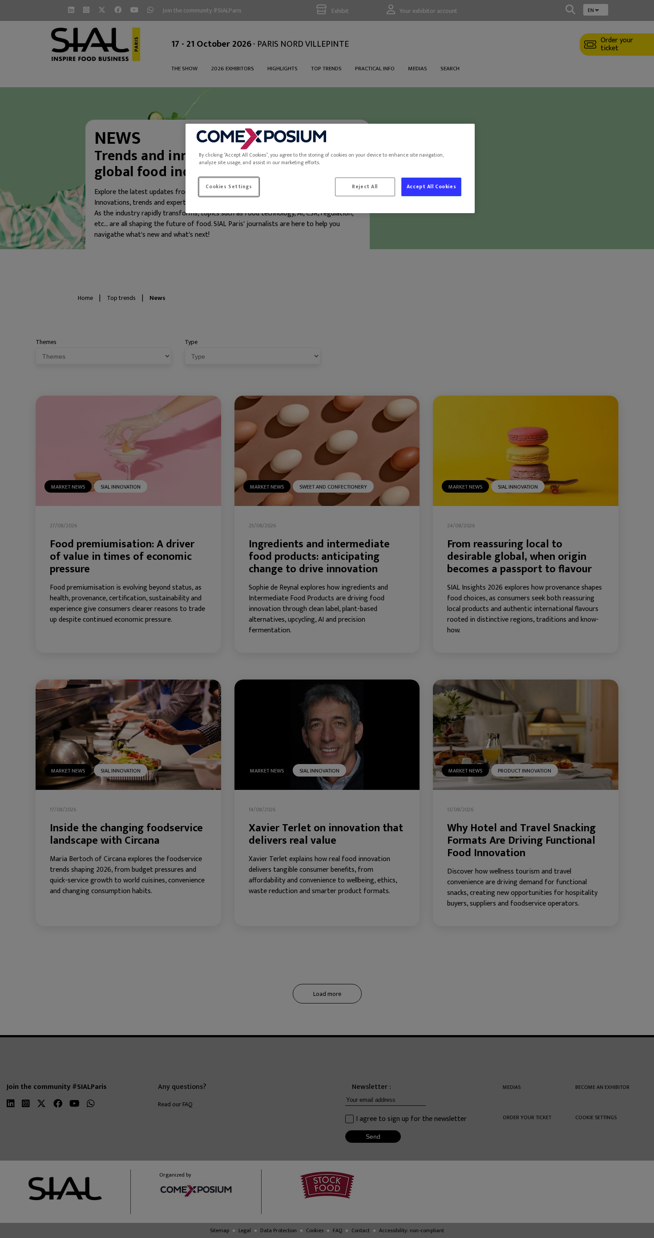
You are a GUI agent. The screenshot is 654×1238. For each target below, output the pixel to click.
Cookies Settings (229, 186)
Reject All (365, 186)
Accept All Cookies (431, 186)
